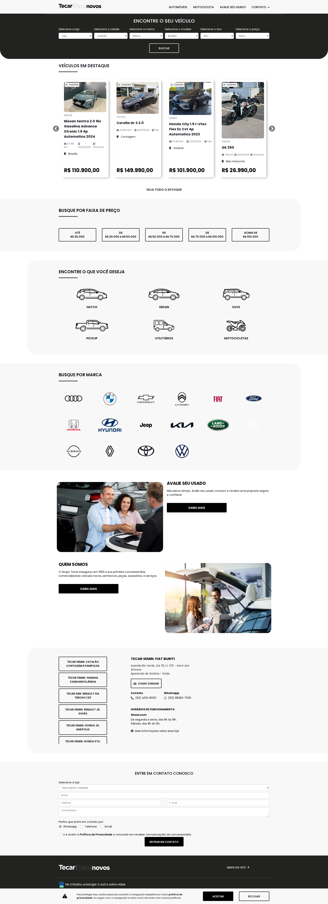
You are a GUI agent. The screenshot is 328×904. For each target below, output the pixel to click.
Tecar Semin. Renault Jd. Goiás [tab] (83, 711)
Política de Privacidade (96, 834)
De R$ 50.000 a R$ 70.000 (164, 235)
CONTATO (259, 7)
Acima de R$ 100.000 (250, 235)
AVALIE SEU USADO (233, 7)
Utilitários (164, 338)
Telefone (91, 826)
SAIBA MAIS (196, 508)
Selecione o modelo (178, 29)
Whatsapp (70, 826)
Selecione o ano (211, 29)
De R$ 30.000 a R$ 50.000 (120, 235)
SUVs (236, 307)
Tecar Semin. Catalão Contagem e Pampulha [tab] (82, 664)
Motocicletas (236, 338)
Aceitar (218, 896)
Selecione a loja (69, 29)
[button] (56, 128)
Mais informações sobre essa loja (157, 731)
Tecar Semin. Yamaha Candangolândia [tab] (83, 680)
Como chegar (148, 683)
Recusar (254, 896)
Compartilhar (73, 85)
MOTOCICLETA (203, 7)
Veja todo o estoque (164, 189)
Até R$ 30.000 (77, 235)
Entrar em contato (164, 842)
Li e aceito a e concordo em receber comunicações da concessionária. (127, 834)
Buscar (164, 48)
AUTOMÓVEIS (178, 7)
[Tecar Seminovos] (80, 7)
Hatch (92, 307)
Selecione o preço (248, 29)
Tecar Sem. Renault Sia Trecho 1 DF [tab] (82, 695)
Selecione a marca (142, 29)
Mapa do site (236, 867)
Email (108, 826)
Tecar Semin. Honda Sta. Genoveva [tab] (83, 743)
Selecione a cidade (106, 29)
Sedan (164, 307)
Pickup (92, 338)
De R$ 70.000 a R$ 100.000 (207, 235)
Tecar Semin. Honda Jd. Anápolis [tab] (83, 727)
